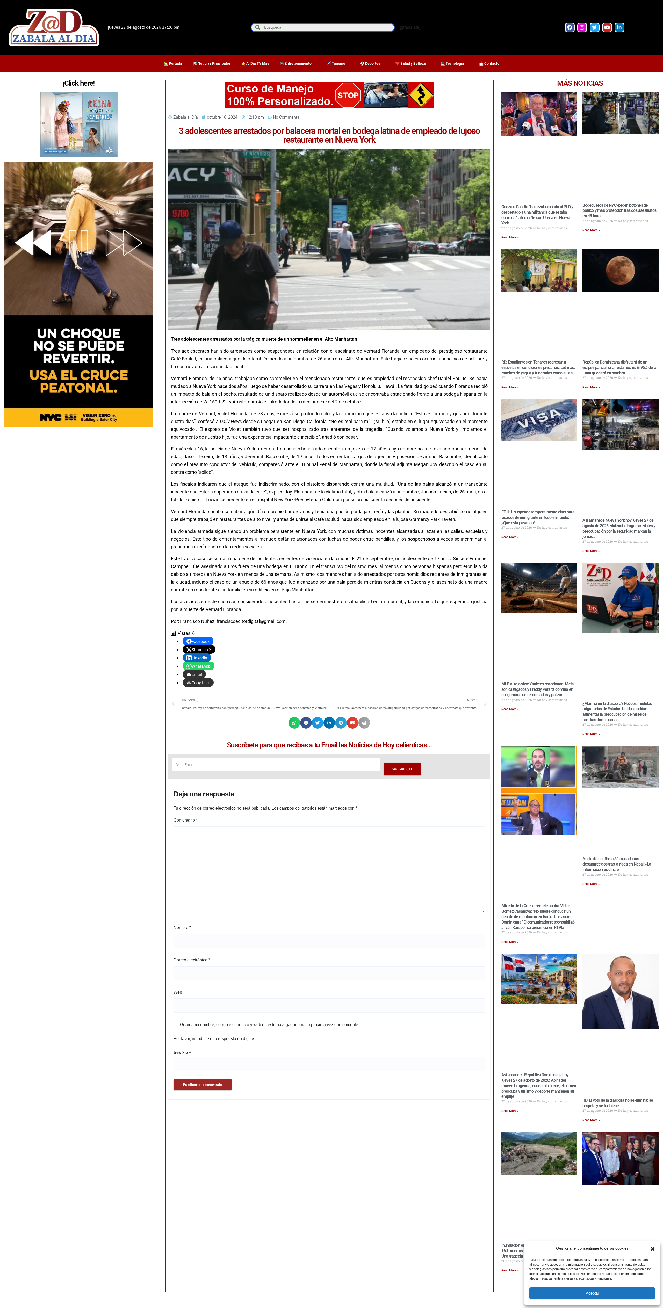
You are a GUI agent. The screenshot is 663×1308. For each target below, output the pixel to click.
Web (178, 992)
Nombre (182, 927)
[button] (652, 1248)
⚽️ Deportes (370, 63)
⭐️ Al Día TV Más (255, 63)
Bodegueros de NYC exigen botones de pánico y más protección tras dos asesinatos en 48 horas (619, 211)
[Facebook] (570, 27)
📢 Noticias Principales (211, 63)
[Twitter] (595, 27)
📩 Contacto (489, 63)
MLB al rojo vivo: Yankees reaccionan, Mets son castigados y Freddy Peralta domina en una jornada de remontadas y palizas (537, 689)
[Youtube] (607, 27)
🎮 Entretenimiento (295, 63)
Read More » (510, 237)
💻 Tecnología (452, 63)
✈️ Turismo (336, 63)
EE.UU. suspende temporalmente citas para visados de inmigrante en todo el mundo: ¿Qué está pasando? (537, 517)
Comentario (186, 820)
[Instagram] (582, 27)
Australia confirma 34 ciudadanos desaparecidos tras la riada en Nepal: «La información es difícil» (616, 864)
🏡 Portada (173, 63)
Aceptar (592, 1293)
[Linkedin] (619, 27)
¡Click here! (78, 83)
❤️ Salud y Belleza (410, 63)
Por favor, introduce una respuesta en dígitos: (215, 1038)
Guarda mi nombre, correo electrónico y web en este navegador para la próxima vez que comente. (269, 1024)
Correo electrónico (192, 960)
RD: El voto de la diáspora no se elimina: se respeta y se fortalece (617, 1103)
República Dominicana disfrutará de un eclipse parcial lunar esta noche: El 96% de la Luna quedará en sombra (619, 367)
